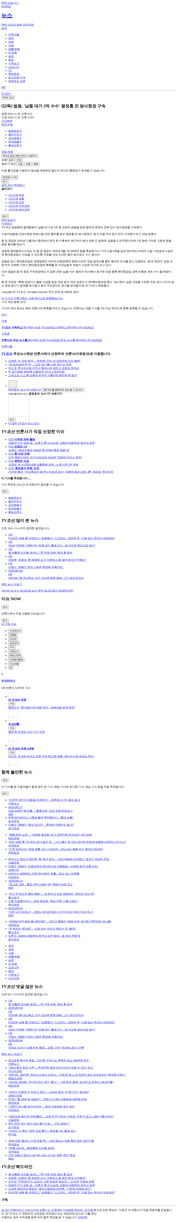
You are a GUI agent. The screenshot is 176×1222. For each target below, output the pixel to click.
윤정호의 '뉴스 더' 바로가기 (25, 389)
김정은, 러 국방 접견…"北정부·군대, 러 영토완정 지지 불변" (44, 360)
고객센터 (56, 1210)
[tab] (13, 34)
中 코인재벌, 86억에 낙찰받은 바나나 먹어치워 (36, 371)
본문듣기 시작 (10, 177)
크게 (21, 202)
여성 (19, 160)
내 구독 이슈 (8, 624)
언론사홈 (6, 346)
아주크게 (24, 205)
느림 (20, 164)
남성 (11, 160)
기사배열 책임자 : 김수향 (78, 1210)
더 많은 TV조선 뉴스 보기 (24, 423)
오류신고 (44, 1210)
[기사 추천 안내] (29, 479)
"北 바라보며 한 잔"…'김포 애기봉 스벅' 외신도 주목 (40, 364)
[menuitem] (91, 131)
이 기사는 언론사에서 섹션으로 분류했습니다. (32, 298)
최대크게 (24, 209)
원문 (6, 121)
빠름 (36, 164)
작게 (21, 195)
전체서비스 (17, 1210)
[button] (14, 131)
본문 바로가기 (10, 3)
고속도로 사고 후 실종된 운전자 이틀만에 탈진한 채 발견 (42, 375)
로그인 (5, 1210)
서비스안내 (31, 1210)
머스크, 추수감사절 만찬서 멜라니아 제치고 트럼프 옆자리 (43, 368)
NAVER (82, 1217)
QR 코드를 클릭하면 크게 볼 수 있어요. (63, 390)
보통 (28, 164)
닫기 (4, 314)
